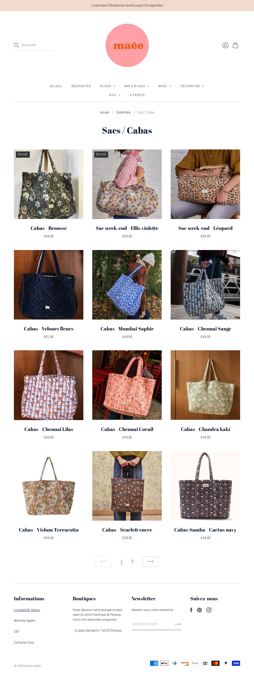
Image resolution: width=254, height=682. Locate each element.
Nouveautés (81, 86)
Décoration (190, 86)
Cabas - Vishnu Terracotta (49, 529)
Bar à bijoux (135, 86)
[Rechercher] (16, 45)
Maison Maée (33, 666)
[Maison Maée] (127, 45)
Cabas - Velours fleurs (48, 328)
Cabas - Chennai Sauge (205, 328)
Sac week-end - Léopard (205, 228)
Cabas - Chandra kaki (205, 429)
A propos (137, 95)
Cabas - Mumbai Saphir (127, 328)
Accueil (56, 86)
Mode (163, 86)
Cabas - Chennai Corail (127, 429)
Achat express (48, 213)
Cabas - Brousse (49, 228)
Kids (112, 95)
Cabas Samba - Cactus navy (205, 529)
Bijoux (105, 86)
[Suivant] (150, 561)
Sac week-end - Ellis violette (127, 228)
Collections (123, 112)
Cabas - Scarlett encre (127, 529)
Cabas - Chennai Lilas (48, 429)
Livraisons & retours (27, 610)
